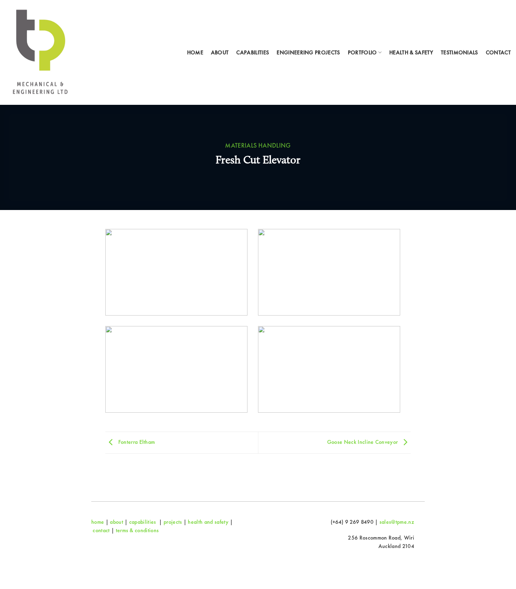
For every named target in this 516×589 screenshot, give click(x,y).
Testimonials (459, 52)
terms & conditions (137, 530)
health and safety (208, 522)
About (220, 52)
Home (195, 52)
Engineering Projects (308, 52)
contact (101, 530)
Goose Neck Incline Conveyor (363, 442)
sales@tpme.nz (396, 522)
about (116, 522)
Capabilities (252, 52)
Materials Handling (258, 145)
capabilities (142, 522)
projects (173, 522)
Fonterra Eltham (136, 442)
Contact (498, 52)
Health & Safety (411, 52)
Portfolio (362, 52)
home (97, 522)
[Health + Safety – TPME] (40, 52)
